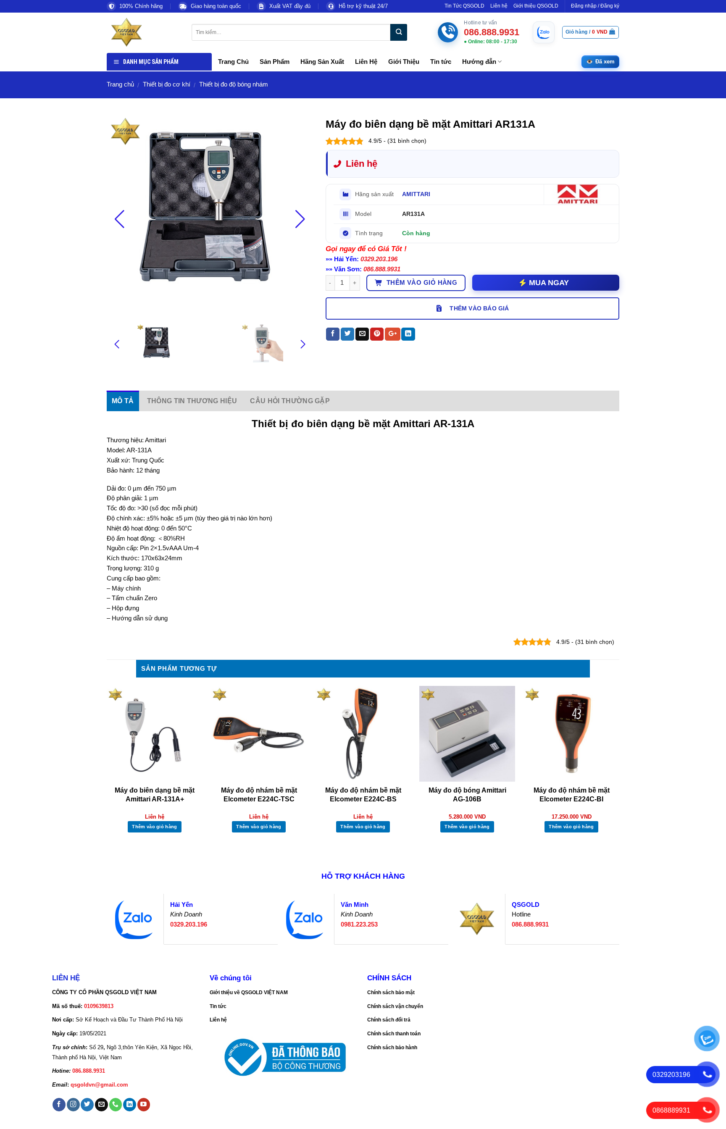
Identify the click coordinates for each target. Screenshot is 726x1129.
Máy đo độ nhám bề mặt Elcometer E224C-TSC (259, 795)
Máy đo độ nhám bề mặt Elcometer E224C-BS (363, 795)
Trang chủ (120, 84)
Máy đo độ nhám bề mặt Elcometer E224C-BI (572, 795)
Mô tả (123, 400)
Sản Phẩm (274, 61)
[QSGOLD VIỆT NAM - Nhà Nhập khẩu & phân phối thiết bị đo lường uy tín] (143, 32)
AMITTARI (416, 194)
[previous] (107, 768)
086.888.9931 (381, 269)
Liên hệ (499, 6)
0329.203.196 (378, 259)
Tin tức (440, 61)
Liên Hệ (366, 61)
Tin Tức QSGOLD (464, 6)
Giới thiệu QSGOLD (535, 6)
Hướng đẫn (479, 61)
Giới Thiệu (403, 61)
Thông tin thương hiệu (192, 400)
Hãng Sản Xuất (322, 61)
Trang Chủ (233, 61)
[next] (619, 768)
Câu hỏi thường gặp (290, 400)
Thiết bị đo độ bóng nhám (233, 84)
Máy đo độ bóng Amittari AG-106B (467, 795)
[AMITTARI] (579, 194)
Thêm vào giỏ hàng (422, 282)
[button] (300, 219)
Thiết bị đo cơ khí (166, 84)
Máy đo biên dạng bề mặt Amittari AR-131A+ (155, 795)
